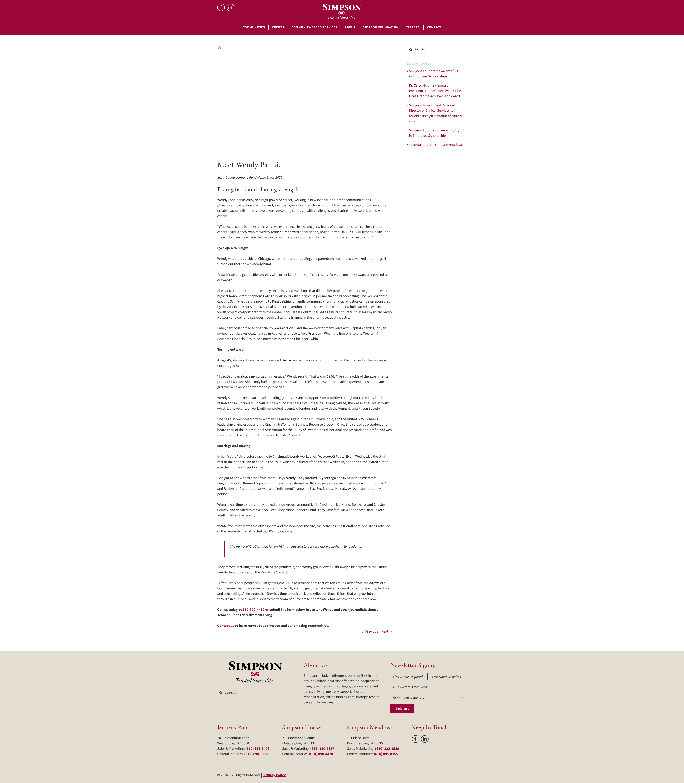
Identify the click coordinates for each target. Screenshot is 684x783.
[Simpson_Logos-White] (342, 5)
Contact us (225, 625)
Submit (402, 708)
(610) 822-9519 (387, 748)
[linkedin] (230, 7)
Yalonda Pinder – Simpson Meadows (436, 144)
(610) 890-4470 (321, 753)
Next (384, 631)
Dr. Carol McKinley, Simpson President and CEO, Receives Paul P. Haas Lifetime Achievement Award (435, 91)
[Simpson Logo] (255, 662)
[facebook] (221, 7)
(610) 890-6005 (256, 753)
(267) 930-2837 (322, 748)
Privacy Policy (274, 775)
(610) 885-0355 (386, 753)
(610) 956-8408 (257, 748)
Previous (371, 631)
